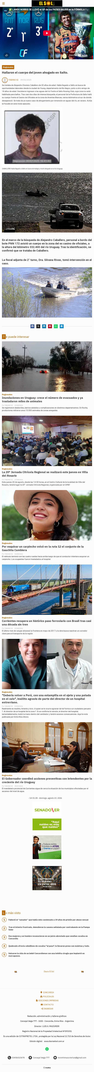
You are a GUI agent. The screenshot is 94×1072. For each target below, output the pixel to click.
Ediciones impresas (48, 1000)
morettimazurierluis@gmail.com (72, 1057)
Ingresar (48, 1008)
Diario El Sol (49, 971)
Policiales (48, 996)
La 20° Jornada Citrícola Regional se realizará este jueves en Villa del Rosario (45, 473)
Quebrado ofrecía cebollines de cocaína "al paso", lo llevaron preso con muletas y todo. (49, 946)
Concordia (48, 992)
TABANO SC (13, 80)
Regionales (8, 67)
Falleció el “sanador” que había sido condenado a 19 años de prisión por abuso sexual (48, 920)
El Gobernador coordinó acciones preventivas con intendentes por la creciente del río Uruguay (47, 780)
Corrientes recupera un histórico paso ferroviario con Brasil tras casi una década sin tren (46, 622)
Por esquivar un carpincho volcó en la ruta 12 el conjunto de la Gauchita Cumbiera (43, 548)
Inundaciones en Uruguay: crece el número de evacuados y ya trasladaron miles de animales (42, 399)
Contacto (48, 1004)
